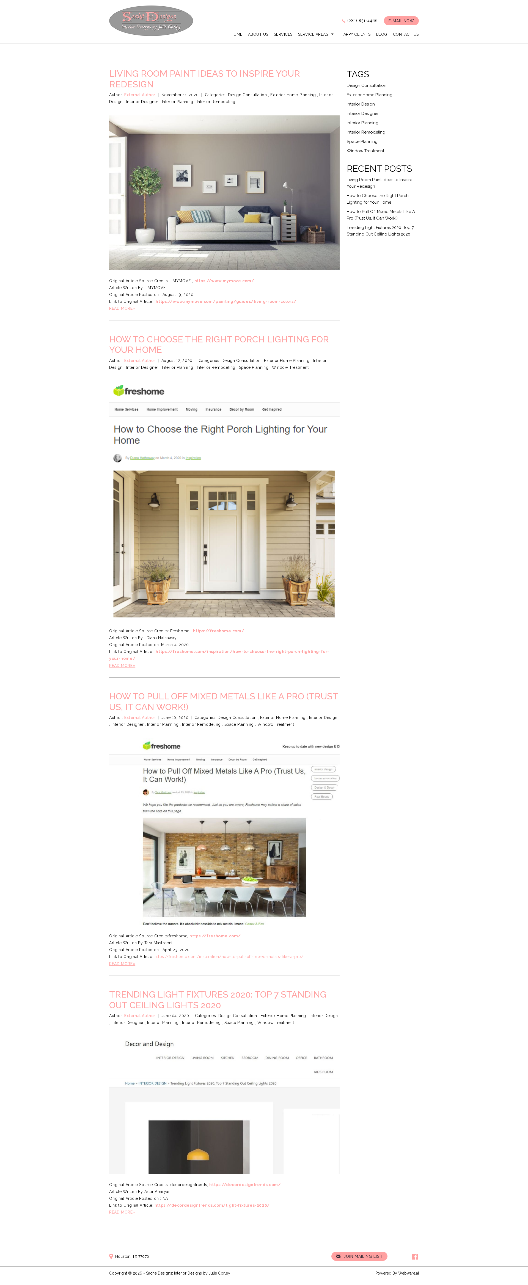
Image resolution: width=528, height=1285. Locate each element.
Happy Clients (355, 34)
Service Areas (313, 34)
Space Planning (253, 367)
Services (283, 34)
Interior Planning (177, 101)
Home (237, 34)
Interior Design (323, 717)
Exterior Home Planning (293, 95)
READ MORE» (122, 308)
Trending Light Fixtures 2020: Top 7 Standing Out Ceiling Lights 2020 (217, 999)
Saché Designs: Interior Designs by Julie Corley (188, 1273)
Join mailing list (362, 1256)
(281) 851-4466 (362, 20)
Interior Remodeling (216, 101)
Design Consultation (247, 95)
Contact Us (406, 34)
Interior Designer (142, 101)
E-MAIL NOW (401, 21)
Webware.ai (408, 1273)
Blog (381, 34)
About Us (258, 34)
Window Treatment (290, 367)
